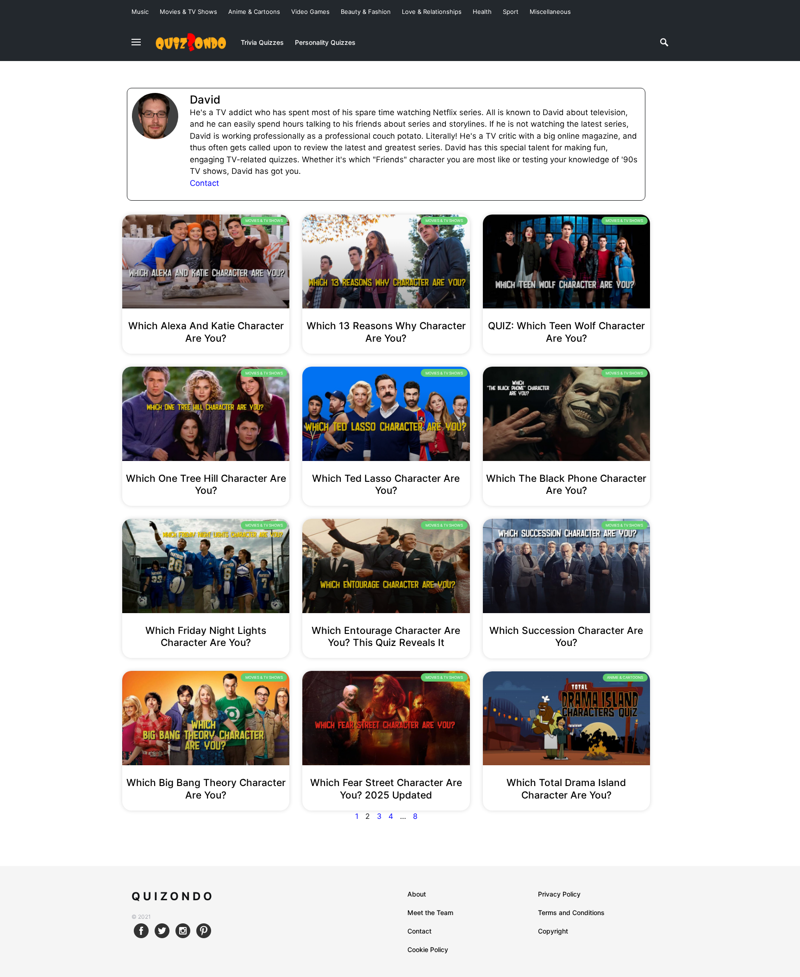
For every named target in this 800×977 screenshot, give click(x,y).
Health (482, 11)
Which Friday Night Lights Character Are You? (205, 636)
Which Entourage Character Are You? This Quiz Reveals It (386, 636)
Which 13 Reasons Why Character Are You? (386, 332)
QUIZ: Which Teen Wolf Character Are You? (566, 332)
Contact (204, 183)
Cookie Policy (427, 949)
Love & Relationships (432, 11)
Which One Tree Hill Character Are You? (206, 484)
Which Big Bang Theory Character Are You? (206, 788)
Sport (511, 11)
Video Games (310, 11)
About (416, 894)
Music (140, 11)
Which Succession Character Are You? (566, 636)
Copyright (553, 931)
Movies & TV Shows (188, 11)
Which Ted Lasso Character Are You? (386, 484)
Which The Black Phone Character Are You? (566, 484)
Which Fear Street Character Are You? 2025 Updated (386, 788)
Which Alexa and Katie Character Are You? (206, 332)
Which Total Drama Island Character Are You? (566, 788)
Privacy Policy (559, 894)
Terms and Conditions (571, 912)
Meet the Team (430, 912)
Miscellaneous (550, 11)
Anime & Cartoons (254, 11)
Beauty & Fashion (366, 11)
